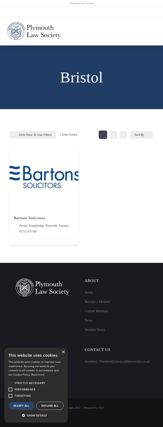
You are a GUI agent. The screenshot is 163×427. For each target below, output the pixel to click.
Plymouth (51, 225)
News (89, 320)
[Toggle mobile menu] (155, 31)
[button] (10, 383)
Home (89, 292)
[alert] (36, 385)
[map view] (123, 134)
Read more (38, 374)
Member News (95, 329)
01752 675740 (28, 231)
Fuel (101, 407)
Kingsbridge (36, 225)
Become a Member (97, 302)
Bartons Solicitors (29, 218)
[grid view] (103, 134)
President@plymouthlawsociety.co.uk (125, 361)
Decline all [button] (50, 406)
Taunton (64, 225)
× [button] (63, 352)
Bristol (23, 225)
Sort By (139, 134)
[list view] (113, 134)
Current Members (96, 311)
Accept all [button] (21, 406)
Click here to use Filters (35, 134)
